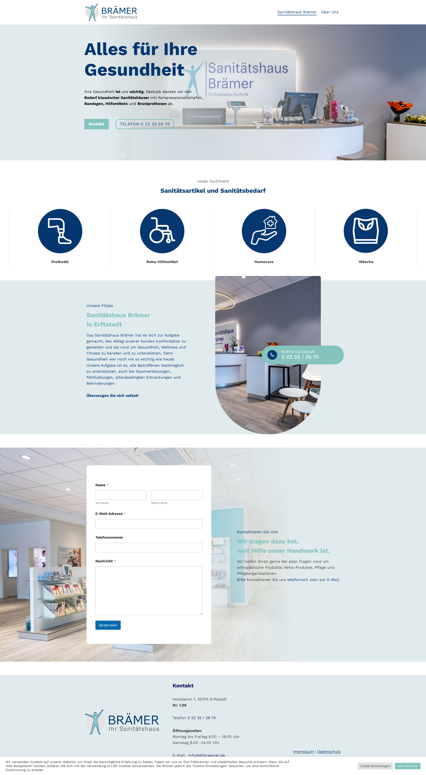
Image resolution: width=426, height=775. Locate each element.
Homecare (264, 262)
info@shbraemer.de (206, 755)
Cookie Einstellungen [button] (375, 766)
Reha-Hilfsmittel (162, 262)
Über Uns (330, 12)
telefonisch (297, 579)
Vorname (102, 503)
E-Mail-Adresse (110, 513)
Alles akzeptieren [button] (408, 766)
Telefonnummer (109, 537)
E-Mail (333, 579)
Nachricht (105, 561)
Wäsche (366, 262)
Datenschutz (329, 751)
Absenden (108, 625)
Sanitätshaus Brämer (297, 12)
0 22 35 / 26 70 (201, 718)
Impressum (303, 751)
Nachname (159, 503)
